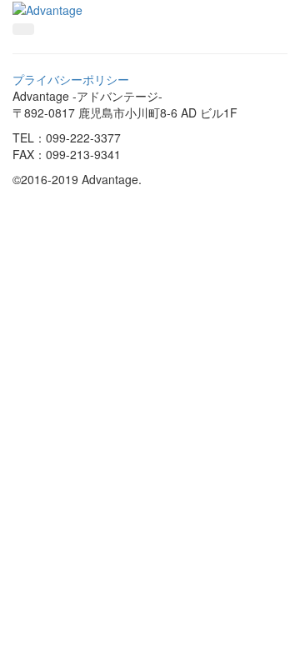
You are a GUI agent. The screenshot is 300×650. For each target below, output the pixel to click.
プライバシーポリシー (70, 79)
